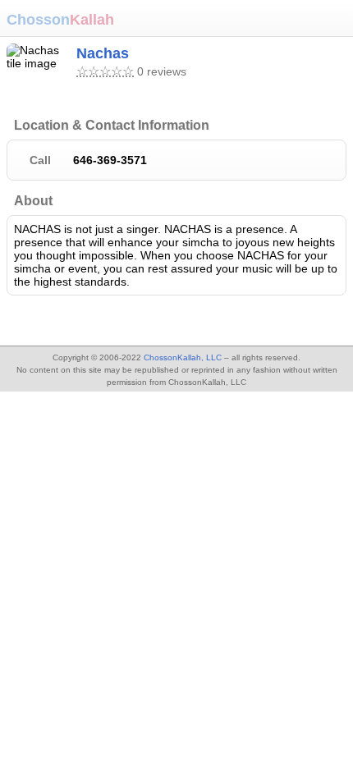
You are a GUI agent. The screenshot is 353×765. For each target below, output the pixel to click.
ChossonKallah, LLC (183, 357)
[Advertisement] (131, 322)
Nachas (102, 53)
